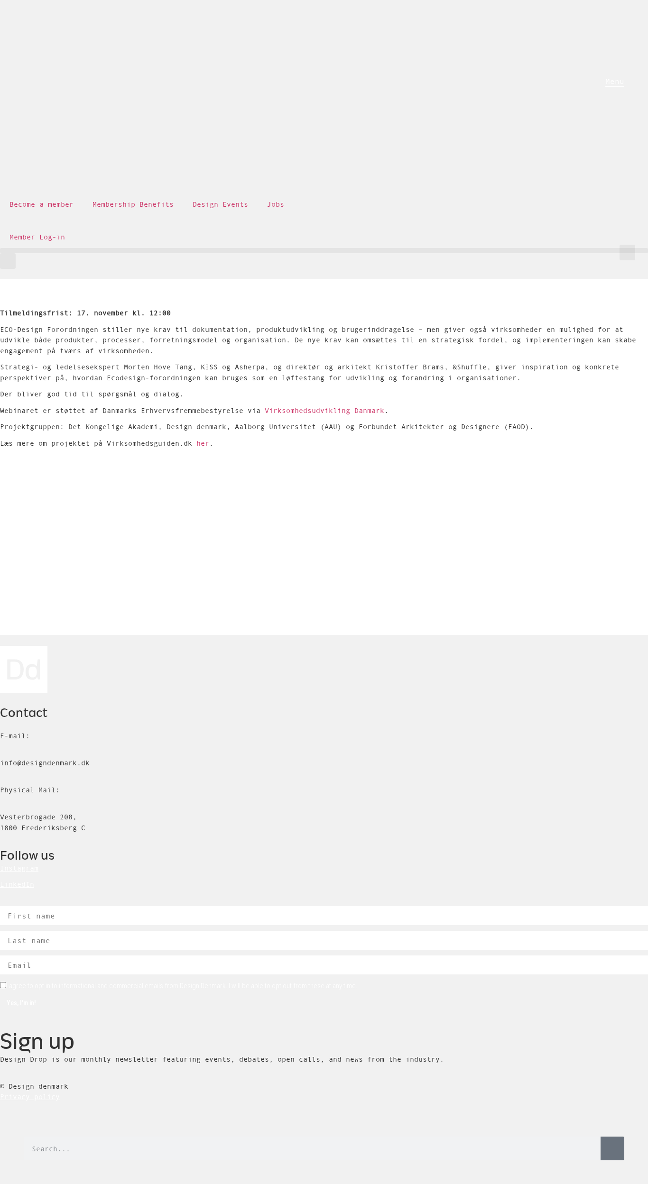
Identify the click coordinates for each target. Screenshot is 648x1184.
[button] (627, 252)
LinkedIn (17, 884)
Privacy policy (30, 1096)
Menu (614, 81)
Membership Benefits (133, 204)
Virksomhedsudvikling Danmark (324, 410)
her (202, 443)
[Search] (612, 1148)
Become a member (41, 204)
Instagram (19, 868)
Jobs (275, 204)
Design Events (220, 204)
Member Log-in (37, 237)
